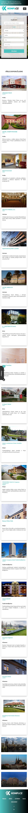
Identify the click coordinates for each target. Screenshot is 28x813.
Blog (24, 798)
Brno (10, 798)
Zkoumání (14, 802)
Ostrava (17, 798)
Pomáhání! (6, 375)
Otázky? (7, 370)
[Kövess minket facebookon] (14, 806)
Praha (4, 798)
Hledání (14, 51)
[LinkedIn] (14, 809)
